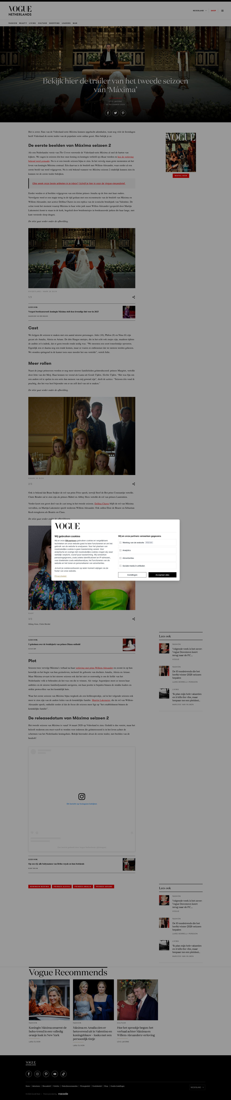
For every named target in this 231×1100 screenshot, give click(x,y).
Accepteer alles (162, 575)
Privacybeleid (60, 576)
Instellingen (132, 575)
